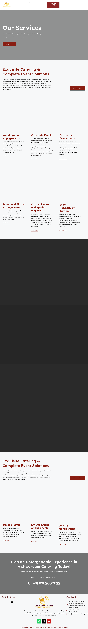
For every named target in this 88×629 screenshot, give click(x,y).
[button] (29, 3)
